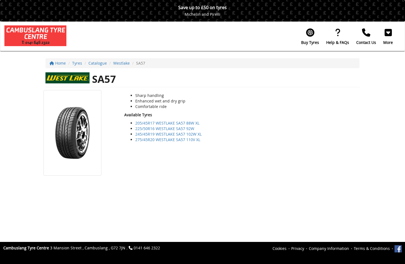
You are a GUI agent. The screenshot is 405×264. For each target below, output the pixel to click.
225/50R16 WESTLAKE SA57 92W (164, 128)
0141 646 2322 (147, 247)
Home (60, 63)
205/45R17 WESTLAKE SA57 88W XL (167, 123)
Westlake (121, 63)
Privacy (297, 248)
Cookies (279, 248)
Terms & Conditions (372, 248)
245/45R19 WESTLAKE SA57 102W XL (168, 134)
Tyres (77, 63)
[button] (388, 36)
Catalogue (97, 63)
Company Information (329, 248)
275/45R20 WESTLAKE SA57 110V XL (167, 139)
